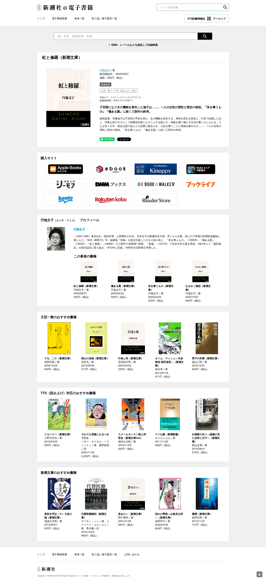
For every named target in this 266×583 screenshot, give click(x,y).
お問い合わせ (132, 554)
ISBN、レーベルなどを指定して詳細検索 (134, 44)
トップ (41, 18)
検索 (225, 7)
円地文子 (105, 70)
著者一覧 (79, 18)
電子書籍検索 (59, 18)
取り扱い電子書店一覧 (104, 18)
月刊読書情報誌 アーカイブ (206, 18)
